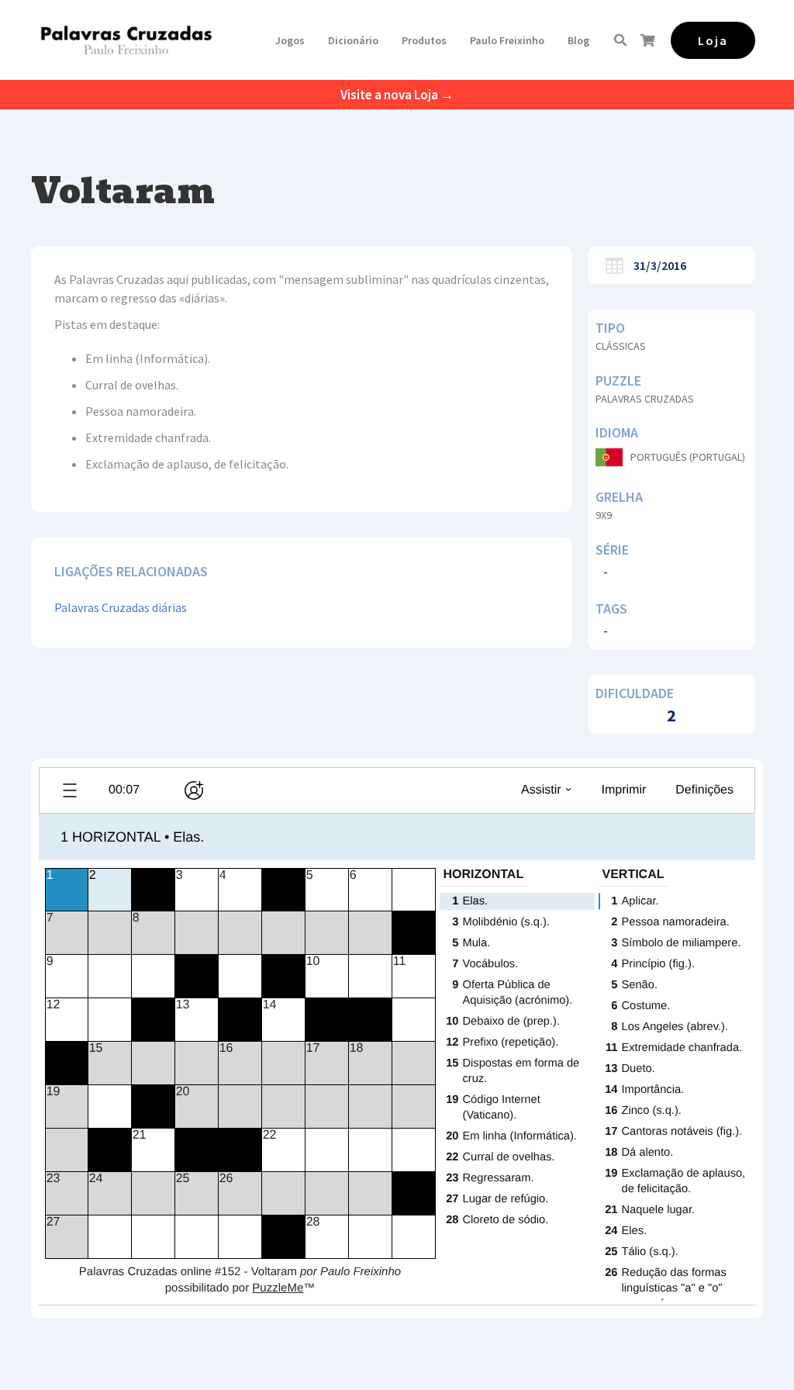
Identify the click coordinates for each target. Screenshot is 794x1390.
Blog (578, 40)
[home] (126, 40)
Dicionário (353, 40)
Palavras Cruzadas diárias (120, 607)
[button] (290, 40)
